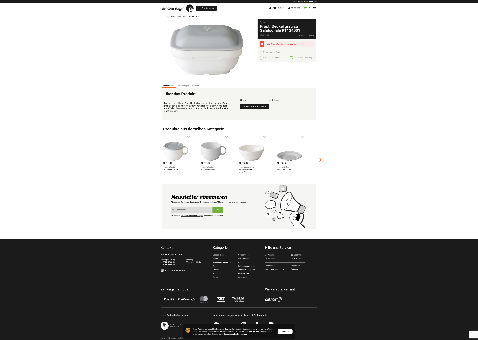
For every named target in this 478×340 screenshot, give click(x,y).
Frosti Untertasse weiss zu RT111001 (284, 168)
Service (216, 270)
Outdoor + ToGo (244, 255)
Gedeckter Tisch (219, 255)
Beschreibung (169, 86)
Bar (214, 266)
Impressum (295, 266)
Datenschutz (270, 266)
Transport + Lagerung (246, 270)
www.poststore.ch (175, 326)
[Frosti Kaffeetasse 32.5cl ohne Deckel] (181, 147)
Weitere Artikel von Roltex (254, 106)
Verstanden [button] (285, 332)
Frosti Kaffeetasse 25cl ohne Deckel (208, 168)
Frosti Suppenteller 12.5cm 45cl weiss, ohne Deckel (246, 169)
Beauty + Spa (243, 274)
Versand (195, 86)
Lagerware (242, 277)
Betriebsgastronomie (246, 266)
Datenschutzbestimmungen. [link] (235, 334)
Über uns (294, 269)
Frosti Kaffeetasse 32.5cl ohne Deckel (170, 168)
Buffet (215, 274)
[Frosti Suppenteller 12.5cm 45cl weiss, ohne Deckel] (257, 147)
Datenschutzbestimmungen (192, 216)
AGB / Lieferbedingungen (275, 269)
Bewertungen (183, 86)
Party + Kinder (243, 259)
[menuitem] (206, 8)
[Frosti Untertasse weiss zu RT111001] (295, 147)
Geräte (215, 277)
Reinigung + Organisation (223, 262)
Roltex (262, 22)
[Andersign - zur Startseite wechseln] (178, 8)
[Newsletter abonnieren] (217, 210)
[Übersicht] (167, 17)
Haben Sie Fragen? (272, 58)
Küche (215, 259)
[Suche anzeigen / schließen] (248, 8)
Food (240, 262)
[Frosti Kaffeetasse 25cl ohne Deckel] (219, 147)
